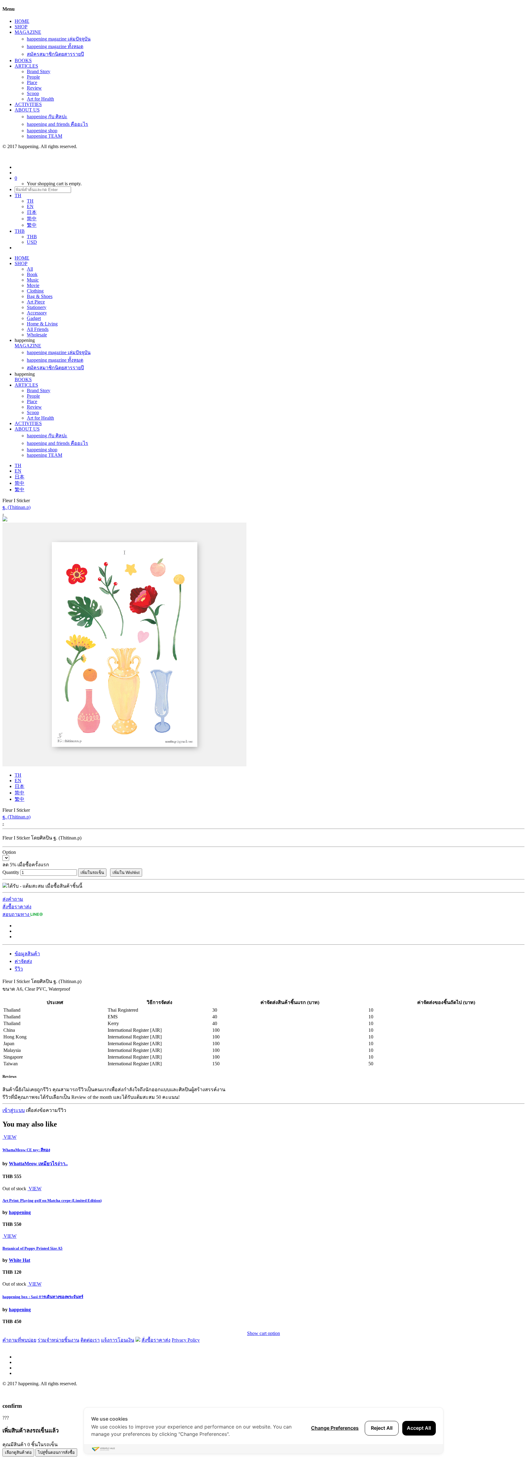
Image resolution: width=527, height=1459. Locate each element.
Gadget (34, 318)
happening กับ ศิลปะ (47, 116)
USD (32, 242)
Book (32, 274)
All (30, 269)
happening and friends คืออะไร (57, 124)
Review (34, 88)
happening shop (42, 130)
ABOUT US (27, 109)
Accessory (37, 312)
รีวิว (19, 968)
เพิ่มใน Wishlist (126, 872)
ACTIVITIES (28, 104)
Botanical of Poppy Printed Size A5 (32, 1248)
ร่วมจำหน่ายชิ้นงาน (58, 1340)
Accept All (419, 1428)
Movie (33, 285)
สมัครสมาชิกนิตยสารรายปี (55, 54)
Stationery (36, 307)
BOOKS (23, 60)
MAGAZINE (28, 32)
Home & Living (42, 323)
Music (33, 279)
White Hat (19, 1260)
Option (9, 852)
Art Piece (36, 301)
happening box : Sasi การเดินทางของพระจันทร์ (42, 1296)
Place (32, 82)
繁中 (32, 225)
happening (20, 1212)
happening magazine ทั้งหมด (55, 46)
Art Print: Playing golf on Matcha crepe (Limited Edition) (52, 1200)
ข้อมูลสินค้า (27, 953)
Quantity (10, 872)
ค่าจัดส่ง (23, 961)
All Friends (37, 329)
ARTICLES (26, 66)
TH (30, 201)
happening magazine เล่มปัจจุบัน (59, 38)
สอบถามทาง (16, 914)
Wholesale (37, 334)
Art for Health (40, 98)
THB (32, 236)
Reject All (382, 1428)
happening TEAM (44, 136)
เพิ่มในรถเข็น (92, 872)
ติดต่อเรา (90, 1340)
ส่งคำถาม (12, 899)
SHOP (21, 26)
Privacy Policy (186, 1340)
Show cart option (263, 1333)
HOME (22, 21)
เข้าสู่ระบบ (13, 1110)
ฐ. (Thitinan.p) (16, 507)
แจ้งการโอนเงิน (117, 1340)
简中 (32, 218)
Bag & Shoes (39, 296)
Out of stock (14, 1188)
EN (30, 206)
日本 (32, 212)
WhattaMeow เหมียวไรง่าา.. (38, 1163)
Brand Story (38, 71)
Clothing (35, 290)
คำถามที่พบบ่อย (19, 1340)
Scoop (33, 93)
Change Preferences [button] (335, 1428)
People (33, 77)
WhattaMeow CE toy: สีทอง (26, 1150)
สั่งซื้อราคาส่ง (16, 906)
